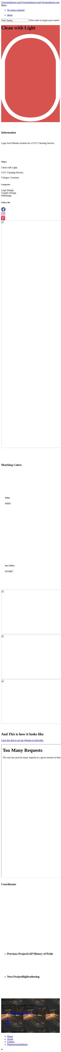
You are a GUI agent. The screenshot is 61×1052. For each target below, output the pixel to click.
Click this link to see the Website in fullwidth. (22, 740)
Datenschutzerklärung (17, 1044)
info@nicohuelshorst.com (20, 1013)
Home (10, 1036)
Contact (10, 1041)
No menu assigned (15, 10)
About (10, 1039)
